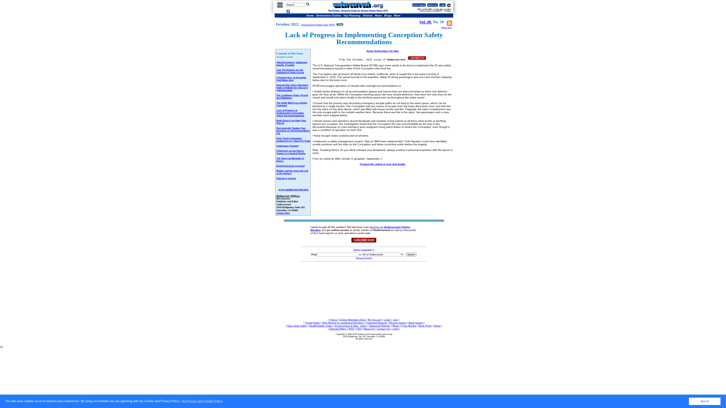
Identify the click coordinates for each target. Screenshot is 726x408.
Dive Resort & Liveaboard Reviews (343, 322)
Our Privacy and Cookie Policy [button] (202, 401)
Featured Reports (376, 322)
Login (442, 5)
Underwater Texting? (287, 146)
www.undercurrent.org (293, 189)
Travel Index (312, 322)
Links (395, 328)
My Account (375, 319)
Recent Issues (397, 322)
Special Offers (338, 328)
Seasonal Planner (379, 325)
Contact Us (383, 328)
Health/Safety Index (321, 325)
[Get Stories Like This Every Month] (417, 59)
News (378, 15)
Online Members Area (353, 319)
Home (310, 15)
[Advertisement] (364, 289)
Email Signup (419, 5)
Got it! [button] (705, 401)
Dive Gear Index (297, 325)
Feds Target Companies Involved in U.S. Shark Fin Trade (293, 139)
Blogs (388, 15)
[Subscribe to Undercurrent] (364, 242)
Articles (368, 15)
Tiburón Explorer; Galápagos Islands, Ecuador (291, 63)
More (397, 15)
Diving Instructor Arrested (290, 166)
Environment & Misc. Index (351, 325)
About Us (369, 328)
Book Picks (425, 325)
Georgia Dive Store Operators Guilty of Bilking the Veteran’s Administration (292, 88)
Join (395, 319)
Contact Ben (283, 213)
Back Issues (416, 322)
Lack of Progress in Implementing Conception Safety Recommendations (290, 113)
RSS (351, 328)
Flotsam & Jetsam (286, 178)
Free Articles (408, 325)
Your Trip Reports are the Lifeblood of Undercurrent (290, 71)
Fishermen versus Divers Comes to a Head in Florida (290, 152)
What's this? (446, 28)
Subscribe (432, 5)
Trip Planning (352, 15)
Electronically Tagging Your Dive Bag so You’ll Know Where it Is (293, 131)
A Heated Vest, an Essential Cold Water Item (291, 79)
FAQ (358, 328)
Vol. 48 (425, 22)
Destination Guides (328, 15)
